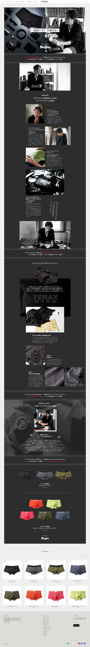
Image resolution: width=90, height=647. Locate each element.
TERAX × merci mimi (46, 617)
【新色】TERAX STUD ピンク (56, 606)
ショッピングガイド (46, 630)
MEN (12, 1)
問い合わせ (45, 631)
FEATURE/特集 (29, 1)
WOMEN (8, 1)
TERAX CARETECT (46, 621)
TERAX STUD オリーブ (56, 580)
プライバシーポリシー (46, 626)
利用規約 (44, 633)
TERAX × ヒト (35, 1)
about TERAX (22, 1)
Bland (3, 1)
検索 (82, 1)
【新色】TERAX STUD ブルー (78, 580)
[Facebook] (3, 623)
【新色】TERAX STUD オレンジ (34, 606)
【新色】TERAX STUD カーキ (12, 606)
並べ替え (85, 556)
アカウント (79, 1)
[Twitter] (6, 623)
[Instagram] (8, 623)
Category (16, 1)
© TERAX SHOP (6, 643)
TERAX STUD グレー (34, 580)
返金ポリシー (45, 635)
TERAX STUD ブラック (12, 580)
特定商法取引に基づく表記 (47, 628)
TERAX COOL (45, 624)
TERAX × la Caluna (46, 623)
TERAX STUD (45, 619)
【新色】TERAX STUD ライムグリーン (78, 606)
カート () (86, 1)
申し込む (76, 625)
